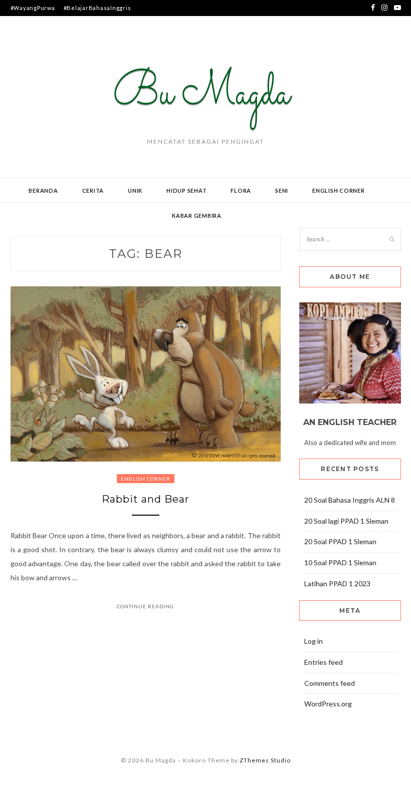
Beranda (43, 190)
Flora (241, 190)
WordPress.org (328, 703)
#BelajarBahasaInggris (97, 8)
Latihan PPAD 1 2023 (337, 583)
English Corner (338, 190)
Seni (281, 190)
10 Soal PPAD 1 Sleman (340, 562)
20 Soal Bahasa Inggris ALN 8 (349, 500)
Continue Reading (145, 606)
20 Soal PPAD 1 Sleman (340, 541)
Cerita (93, 190)
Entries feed (323, 662)
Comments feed (329, 683)
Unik (135, 190)
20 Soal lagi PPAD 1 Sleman (346, 521)
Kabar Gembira (197, 215)
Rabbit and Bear (145, 499)
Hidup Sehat (186, 190)
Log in (313, 641)
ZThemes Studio (265, 760)
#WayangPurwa (33, 8)
